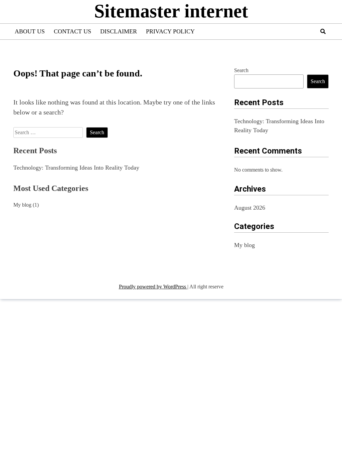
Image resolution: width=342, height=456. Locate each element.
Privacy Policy (170, 31)
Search (241, 70)
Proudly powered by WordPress (153, 286)
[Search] (323, 31)
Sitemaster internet (171, 11)
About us (30, 31)
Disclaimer (118, 31)
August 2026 (249, 207)
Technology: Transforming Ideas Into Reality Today (76, 167)
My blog (22, 205)
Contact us (72, 31)
